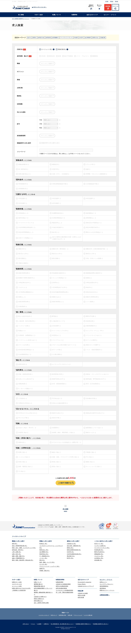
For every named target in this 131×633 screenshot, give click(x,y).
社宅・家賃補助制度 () (59, 383)
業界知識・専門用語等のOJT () (96, 379)
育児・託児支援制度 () (93, 383)
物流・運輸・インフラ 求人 (47, 562)
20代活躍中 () (22, 198)
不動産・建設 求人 (44, 570)
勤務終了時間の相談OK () (26, 278)
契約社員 (52, 56)
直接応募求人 (63, 49)
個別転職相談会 (104, 586)
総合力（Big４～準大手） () (27, 427)
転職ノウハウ (56, 14)
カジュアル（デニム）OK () (95, 330)
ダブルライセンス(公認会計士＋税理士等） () (66, 442)
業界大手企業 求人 (99, 552)
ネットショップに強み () (94, 466)
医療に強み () (22, 452)
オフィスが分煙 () (24, 345)
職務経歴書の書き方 (39, 586)
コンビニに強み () (24, 457)
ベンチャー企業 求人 (100, 545)
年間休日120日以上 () (25, 403)
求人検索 (65, 510)
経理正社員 (41, 37)
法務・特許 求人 (16, 554)
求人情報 (21, 14)
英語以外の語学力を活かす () (95, 413)
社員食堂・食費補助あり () (26, 335)
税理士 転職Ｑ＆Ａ (39, 598)
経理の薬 (70, 615)
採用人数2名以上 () (24, 174)
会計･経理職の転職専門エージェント (20, 18)
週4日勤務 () (22, 258)
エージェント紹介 (17, 586)
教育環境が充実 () (57, 374)
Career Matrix (82, 584)
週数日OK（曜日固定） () (60, 249)
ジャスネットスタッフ (44, 615)
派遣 (59, 56)
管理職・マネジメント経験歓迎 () (96, 174)
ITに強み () (21, 471)
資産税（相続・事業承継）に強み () (63, 432)
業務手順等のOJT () (58, 379)
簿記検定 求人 (71, 556)
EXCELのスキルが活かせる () (27, 413)
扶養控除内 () (22, 306)
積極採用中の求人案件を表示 (50, 143)
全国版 (106, 1)
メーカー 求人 (43, 558)
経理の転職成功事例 (61, 588)
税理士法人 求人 (43, 549)
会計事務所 (88, 37)
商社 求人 (42, 560)
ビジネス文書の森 (88, 615)
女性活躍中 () (56, 326)
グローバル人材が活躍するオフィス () (64, 345)
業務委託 (95, 56)
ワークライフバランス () (26, 222)
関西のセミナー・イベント (107, 590)
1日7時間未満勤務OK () (25, 292)
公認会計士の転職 (83, 593)
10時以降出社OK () (24, 282)
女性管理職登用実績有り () (26, 227)
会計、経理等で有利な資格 (41, 602)
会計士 (29, 37)
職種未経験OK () (23, 164)
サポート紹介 (39, 14)
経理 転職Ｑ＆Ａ (38, 600)
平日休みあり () (57, 398)
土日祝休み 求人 (98, 558)
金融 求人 (42, 568)
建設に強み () (56, 452)
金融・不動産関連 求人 (18, 558)
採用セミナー (103, 582)
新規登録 (108, 6)
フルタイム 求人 (98, 556)
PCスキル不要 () (23, 417)
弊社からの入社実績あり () (94, 232)
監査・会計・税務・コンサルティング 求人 (24, 547)
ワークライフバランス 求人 (102, 547)
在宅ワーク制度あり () (25, 238)
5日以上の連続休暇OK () (60, 403)
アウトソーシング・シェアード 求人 (49, 566)
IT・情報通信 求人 (44, 556)
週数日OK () (22, 249)
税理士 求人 (70, 547)
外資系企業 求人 (98, 549)
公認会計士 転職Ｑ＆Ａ (40, 596)
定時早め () (55, 282)
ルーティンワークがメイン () (61, 364)
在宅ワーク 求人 (98, 543)
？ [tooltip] (53, 49)
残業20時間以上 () (58, 301)
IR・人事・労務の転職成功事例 (64, 592)
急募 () (88, 169)
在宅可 (81, 37)
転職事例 (74, 14)
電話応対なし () (57, 222)
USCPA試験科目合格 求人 (74, 554)
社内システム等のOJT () (26, 379)
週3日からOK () (91, 253)
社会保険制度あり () (24, 354)
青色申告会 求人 (43, 554)
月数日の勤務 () (23, 263)
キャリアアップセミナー (106, 584)
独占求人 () (55, 232)
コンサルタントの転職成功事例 (64, 590)
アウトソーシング (78, 615)
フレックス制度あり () (59, 278)
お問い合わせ (26, 623)
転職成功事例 (59, 582)
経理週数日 (55, 37)
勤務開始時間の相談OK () (94, 273)
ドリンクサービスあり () (94, 335)
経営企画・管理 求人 (18, 549)
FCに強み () (90, 457)
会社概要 (39, 623)
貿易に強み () (90, 462)
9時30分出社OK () (91, 292)
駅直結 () (55, 316)
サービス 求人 (43, 564)
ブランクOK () (90, 164)
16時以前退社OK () (92, 282)
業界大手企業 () (91, 316)
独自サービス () (91, 432)
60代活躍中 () (56, 203)
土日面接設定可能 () (92, 184)
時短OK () (89, 287)
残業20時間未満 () (24, 273)
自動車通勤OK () (91, 326)
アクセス (33, 623)
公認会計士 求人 (71, 543)
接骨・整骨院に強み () (25, 466)
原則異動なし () (91, 218)
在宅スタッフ (54, 615)
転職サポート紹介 (17, 582)
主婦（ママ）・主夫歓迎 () (60, 174)
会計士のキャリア (92, 14)
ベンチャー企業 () (24, 326)
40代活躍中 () (90, 198)
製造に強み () (56, 466)
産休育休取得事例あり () (26, 349)
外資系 (76, 37)
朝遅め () (89, 278)
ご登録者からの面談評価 (18, 590)
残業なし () (21, 297)
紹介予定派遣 (68, 56)
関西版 (111, 1)
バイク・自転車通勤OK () (94, 349)
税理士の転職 (81, 595)
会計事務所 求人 (43, 552)
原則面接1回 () (23, 188)
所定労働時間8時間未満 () (60, 292)
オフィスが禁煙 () (91, 340)
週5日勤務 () (56, 258)
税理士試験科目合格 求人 (74, 549)
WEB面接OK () (23, 184)
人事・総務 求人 (16, 552)
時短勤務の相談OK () (59, 273)
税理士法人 (96, 37)
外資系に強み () (23, 432)
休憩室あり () (56, 335)
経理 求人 (14, 543)
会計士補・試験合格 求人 (74, 545)
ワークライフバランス (66, 37)
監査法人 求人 (43, 543)
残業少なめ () (56, 297)
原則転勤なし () (23, 213)
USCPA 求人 (70, 552)
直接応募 (102, 37)
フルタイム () (22, 287)
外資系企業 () (90, 321)
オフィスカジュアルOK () (60, 330)
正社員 (43, 56)
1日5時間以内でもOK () (59, 287)
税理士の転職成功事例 (62, 586)
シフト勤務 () (90, 301)
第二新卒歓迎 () (23, 169)
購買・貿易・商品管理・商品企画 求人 (22, 560)
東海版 (116, 1)
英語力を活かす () (57, 413)
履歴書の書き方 (38, 584)
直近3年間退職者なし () (25, 232)
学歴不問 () (55, 169)
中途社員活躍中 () (57, 227)
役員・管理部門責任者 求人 (19, 545)
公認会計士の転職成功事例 (63, 584)
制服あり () (21, 330)
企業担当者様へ (105, 595)
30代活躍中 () (56, 198)
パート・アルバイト (82, 56)
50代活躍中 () (22, 203)
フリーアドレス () (57, 340)
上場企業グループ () (58, 321)
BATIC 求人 (70, 558)
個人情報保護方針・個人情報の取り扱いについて (62, 623)
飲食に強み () (56, 462)
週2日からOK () (57, 253)
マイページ (115, 6)
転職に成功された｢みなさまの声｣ (21, 588)
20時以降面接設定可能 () (60, 184)
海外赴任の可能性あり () (94, 222)
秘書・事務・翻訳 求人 (18, 556)
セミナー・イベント (110, 14)
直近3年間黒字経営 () (92, 227)
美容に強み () (22, 462)
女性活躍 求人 (98, 560)
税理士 (34, 37)
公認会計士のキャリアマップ (86, 586)
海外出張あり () (23, 218)
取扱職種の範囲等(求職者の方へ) (83, 623)
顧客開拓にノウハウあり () (94, 427)
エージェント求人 (47, 49)
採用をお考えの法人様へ (40, 7)
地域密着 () (55, 427)
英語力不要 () (56, 417)
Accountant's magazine (84, 582)
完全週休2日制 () (91, 398)
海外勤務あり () (91, 213)
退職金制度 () (22, 383)
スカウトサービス (17, 584)
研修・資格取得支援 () (25, 374)
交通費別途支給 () (57, 213)
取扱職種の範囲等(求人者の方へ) (100, 623)
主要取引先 (46, 623)
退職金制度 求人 (98, 554)
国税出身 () (21, 442)
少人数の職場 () (57, 354)
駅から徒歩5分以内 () (25, 316)
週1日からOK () (23, 253)
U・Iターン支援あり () (25, 388)
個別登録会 (103, 588)
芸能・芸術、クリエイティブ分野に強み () (65, 457)
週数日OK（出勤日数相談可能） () (97, 249)
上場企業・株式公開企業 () (26, 321)
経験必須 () (55, 164)
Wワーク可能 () (57, 349)
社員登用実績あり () (58, 218)
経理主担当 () (22, 364)
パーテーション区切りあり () (27, 340)
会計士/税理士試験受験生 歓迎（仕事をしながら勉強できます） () (66, 238)
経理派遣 (48, 37)
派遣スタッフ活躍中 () (93, 345)
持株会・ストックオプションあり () (97, 374)
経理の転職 (81, 597)
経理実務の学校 (62, 615)
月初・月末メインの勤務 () (94, 258)
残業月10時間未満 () (92, 297)
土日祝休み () (22, 398)
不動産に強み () (91, 452)
